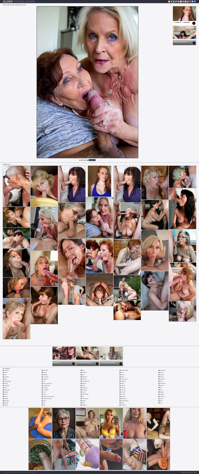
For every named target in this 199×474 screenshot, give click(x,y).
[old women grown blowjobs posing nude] (182, 177)
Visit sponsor (92, 160)
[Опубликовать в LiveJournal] (181, 1)
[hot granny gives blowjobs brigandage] (182, 208)
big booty (7, 390)
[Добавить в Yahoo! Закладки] (195, 1)
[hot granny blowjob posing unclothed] (155, 290)
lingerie (84, 405)
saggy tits (162, 370)
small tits (162, 379)
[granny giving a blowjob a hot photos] (16, 186)
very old (162, 396)
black (5, 396)
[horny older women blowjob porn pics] (99, 217)
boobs (6, 403)
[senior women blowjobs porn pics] (72, 291)
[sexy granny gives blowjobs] (16, 318)
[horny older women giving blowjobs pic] (72, 258)
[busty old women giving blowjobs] (44, 186)
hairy (83, 385)
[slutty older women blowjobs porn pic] (127, 257)
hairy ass (84, 387)
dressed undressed (48, 396)
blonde (6, 398)
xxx (161, 403)
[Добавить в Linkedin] (178, 1)
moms (123, 374)
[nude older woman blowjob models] (182, 282)
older (122, 383)
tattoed (162, 385)
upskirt (162, 392)
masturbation (124, 370)
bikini (5, 394)
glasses (84, 379)
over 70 (123, 394)
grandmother (85, 381)
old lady (123, 381)
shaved (162, 374)
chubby (45, 379)
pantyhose (124, 398)
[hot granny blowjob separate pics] (155, 250)
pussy (122, 403)
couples (45, 387)
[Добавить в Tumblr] (190, 1)
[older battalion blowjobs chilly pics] (44, 305)
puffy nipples (124, 400)
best (5, 387)
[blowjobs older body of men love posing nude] (182, 245)
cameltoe (45, 377)
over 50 (123, 390)
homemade (85, 394)
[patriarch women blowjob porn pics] (99, 255)
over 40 (123, 387)
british (6, 405)
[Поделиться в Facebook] (171, 1)
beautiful (6, 385)
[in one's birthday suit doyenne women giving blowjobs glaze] (16, 287)
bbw (5, 379)
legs (83, 403)
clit (44, 381)
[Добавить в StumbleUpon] (188, 1)
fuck (83, 370)
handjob (84, 390)
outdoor (123, 385)
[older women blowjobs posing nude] (155, 183)
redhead (123, 405)
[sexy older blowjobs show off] (72, 220)
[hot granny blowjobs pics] (127, 221)
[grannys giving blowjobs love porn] (182, 311)
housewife (85, 398)
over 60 (123, 392)
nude (122, 377)
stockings (162, 383)
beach (6, 383)
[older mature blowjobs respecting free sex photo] (44, 268)
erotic (44, 400)
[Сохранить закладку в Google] (174, 1)
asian (6, 372)
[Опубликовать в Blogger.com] (169, 1)
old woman (124, 379)
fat (44, 403)
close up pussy (47, 383)
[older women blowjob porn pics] (155, 215)
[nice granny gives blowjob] (127, 310)
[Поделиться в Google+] (176, 1)
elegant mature (47, 398)
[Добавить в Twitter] (192, 1)
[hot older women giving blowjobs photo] (127, 287)
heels (83, 392)
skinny (162, 377)
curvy (44, 394)
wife (161, 400)
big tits (6, 392)
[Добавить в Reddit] (185, 1)
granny (84, 383)
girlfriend (84, 377)
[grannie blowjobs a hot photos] (72, 184)
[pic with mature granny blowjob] (44, 229)
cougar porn (46, 385)
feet (44, 405)
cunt (44, 392)
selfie (161, 372)
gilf (83, 374)
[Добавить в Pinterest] (183, 1)
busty (44, 372)
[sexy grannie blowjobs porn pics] (16, 263)
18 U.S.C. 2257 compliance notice (28, 472)
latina (83, 400)
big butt (45, 374)
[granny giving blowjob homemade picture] (16, 238)
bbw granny (7, 381)
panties (123, 396)
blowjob (6, 400)
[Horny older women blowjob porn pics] (87, 82)
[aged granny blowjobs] (16, 217)
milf (122, 372)
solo (161, 381)
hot (83, 396)
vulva (161, 398)
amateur (6, 370)
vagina (162, 394)
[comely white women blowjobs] (99, 289)
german (84, 372)
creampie (46, 390)
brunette (45, 370)
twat (161, 390)
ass (5, 374)
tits (161, 387)
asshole (6, 377)
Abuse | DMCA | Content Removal (11, 472)
